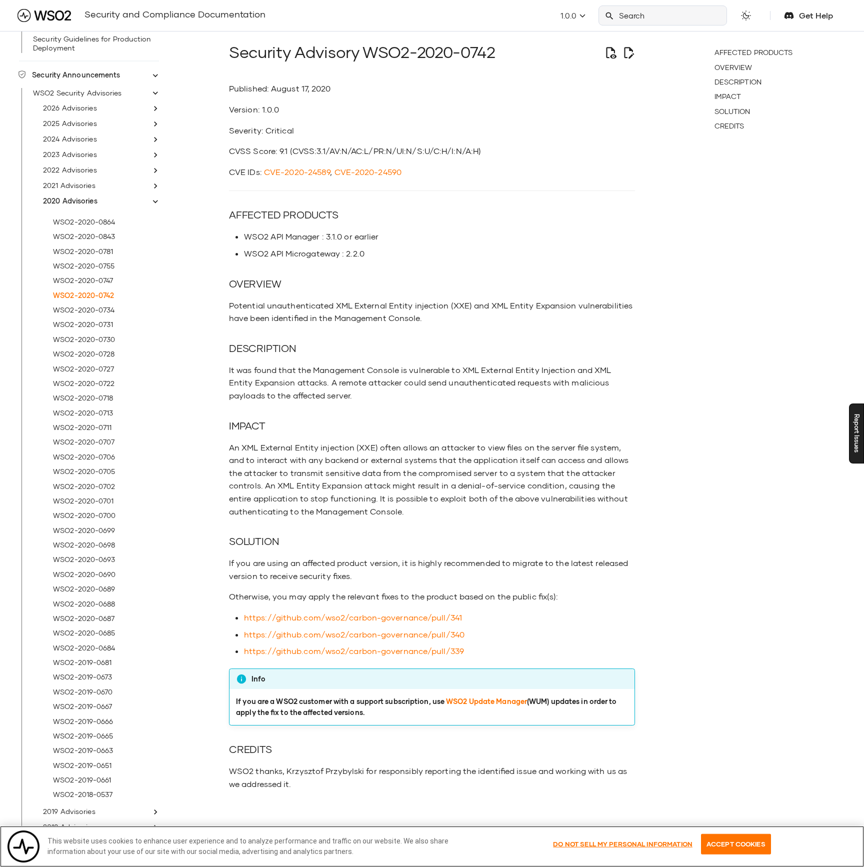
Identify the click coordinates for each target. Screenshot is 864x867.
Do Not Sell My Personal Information (622, 844)
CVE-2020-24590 (368, 171)
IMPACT (728, 96)
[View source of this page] (610, 52)
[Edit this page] (628, 52)
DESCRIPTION (738, 82)
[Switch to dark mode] (746, 15)
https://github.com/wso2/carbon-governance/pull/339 (354, 651)
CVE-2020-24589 (297, 171)
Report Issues (856, 433)
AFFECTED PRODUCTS (753, 52)
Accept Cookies (736, 844)
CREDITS (729, 126)
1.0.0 (569, 15)
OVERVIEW (733, 67)
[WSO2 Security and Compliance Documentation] (44, 16)
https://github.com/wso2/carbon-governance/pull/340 (354, 634)
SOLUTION (732, 111)
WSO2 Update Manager (486, 701)
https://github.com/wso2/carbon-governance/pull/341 (353, 617)
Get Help (816, 15)
